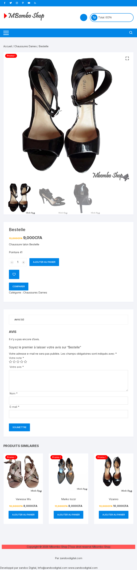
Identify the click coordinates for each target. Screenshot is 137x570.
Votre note (16, 358)
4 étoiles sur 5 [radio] (21, 361)
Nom (13, 393)
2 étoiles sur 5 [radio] (14, 361)
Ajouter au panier (44, 262)
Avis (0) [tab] (19, 319)
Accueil (7, 46)
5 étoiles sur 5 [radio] (25, 361)
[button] (127, 58)
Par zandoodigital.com (68, 558)
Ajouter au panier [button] (23, 514)
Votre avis (16, 367)
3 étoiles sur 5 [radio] (17, 361)
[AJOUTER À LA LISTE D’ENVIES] (14, 274)
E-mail (14, 406)
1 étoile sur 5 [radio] (10, 361)
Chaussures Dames (25, 46)
